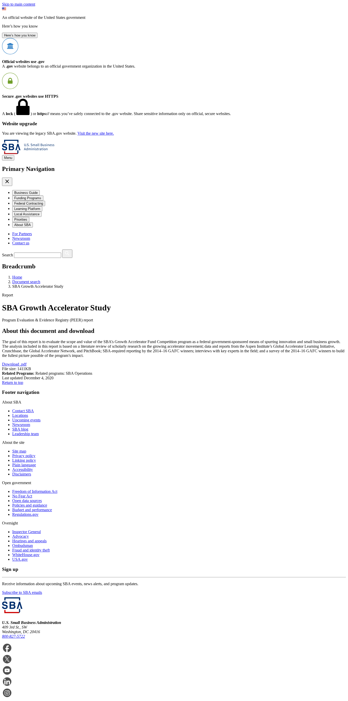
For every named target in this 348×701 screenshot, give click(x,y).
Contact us (20, 243)
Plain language (24, 465)
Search (7, 255)
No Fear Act (22, 496)
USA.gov (20, 559)
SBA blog (20, 429)
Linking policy (24, 460)
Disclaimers (21, 474)
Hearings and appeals (29, 541)
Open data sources (27, 500)
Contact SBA (23, 411)
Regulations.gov (25, 514)
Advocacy (20, 536)
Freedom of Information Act (34, 491)
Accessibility (22, 469)
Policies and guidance (29, 505)
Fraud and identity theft (31, 550)
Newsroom (21, 238)
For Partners (22, 234)
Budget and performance (32, 510)
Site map (19, 451)
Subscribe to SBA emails (22, 592)
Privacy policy (23, 456)
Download (14, 364)
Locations (20, 415)
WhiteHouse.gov (25, 555)
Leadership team (25, 434)
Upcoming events (26, 420)
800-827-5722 (13, 636)
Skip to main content (18, 4)
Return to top (12, 382)
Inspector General (26, 532)
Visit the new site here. (95, 133)
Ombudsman (22, 545)
